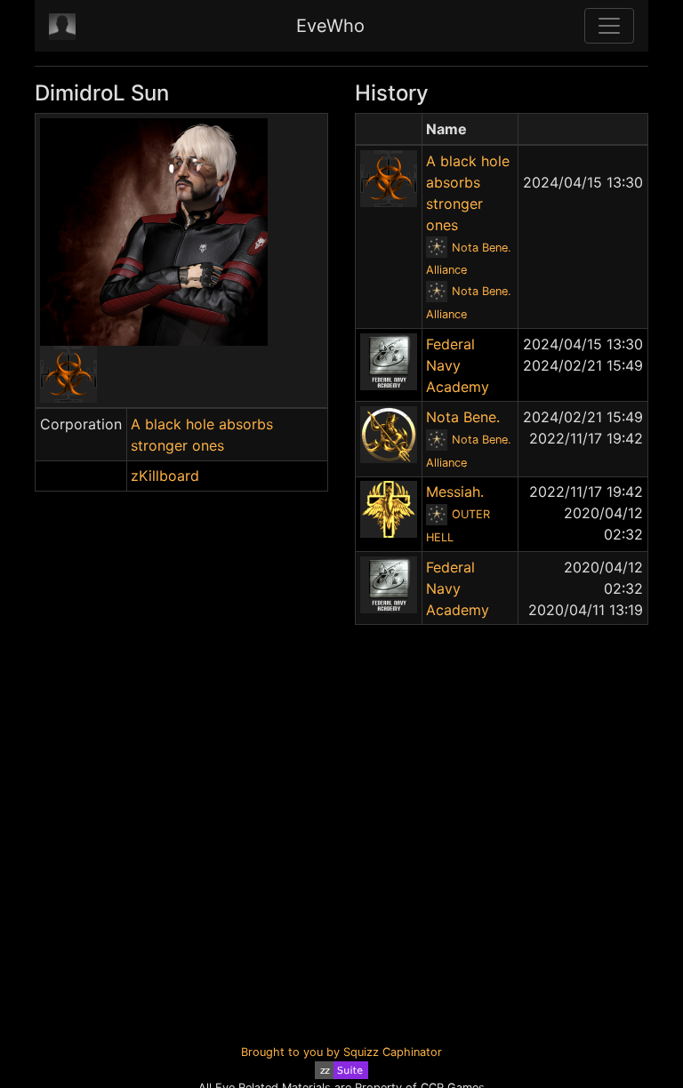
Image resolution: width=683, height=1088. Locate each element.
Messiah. (455, 491)
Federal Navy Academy (457, 365)
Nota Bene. (463, 417)
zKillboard (165, 475)
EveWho (330, 25)
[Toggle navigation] (609, 26)
